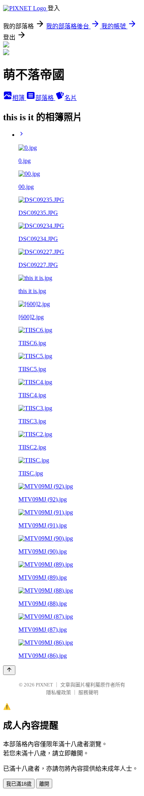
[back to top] (9, 670)
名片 (71, 98)
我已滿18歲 (18, 784)
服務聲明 (88, 692)
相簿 (19, 98)
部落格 (45, 98)
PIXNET (44, 685)
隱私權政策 (58, 692)
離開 (44, 784)
